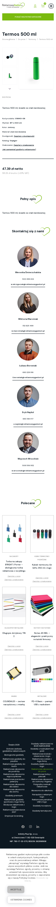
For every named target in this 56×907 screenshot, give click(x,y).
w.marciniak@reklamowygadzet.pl (28, 331)
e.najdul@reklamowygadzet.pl (28, 424)
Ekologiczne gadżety (14, 755)
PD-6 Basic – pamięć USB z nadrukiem (42, 703)
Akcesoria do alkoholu (42, 790)
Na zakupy (14, 556)
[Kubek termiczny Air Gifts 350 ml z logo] (42, 534)
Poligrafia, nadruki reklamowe (41, 785)
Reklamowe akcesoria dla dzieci (13, 785)
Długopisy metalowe (14, 628)
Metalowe (41, 696)
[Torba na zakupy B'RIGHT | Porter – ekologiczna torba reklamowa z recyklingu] (14, 534)
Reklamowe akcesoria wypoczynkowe (13, 775)
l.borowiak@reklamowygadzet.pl (28, 377)
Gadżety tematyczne (42, 811)
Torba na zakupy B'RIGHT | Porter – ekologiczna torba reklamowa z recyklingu (14, 566)
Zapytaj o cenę (14, 576)
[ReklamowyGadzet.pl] (13, 6)
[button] (9, 88)
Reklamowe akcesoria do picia (42, 770)
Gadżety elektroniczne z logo (42, 765)
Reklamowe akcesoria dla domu (13, 790)
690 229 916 (28, 372)
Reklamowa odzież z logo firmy (42, 760)
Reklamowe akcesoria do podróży (13, 770)
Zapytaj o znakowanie (24, 145)
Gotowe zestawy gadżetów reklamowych (14, 750)
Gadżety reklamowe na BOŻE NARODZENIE (42, 744)
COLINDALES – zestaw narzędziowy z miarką (14, 703)
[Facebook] (21, 826)
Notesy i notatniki (42, 628)
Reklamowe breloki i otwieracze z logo (42, 755)
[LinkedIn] (35, 826)
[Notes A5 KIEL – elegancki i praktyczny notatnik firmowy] (42, 605)
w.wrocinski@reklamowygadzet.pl (28, 470)
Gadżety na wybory (42, 805)
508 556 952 (28, 465)
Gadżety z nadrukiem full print (42, 750)
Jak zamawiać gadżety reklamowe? (19, 149)
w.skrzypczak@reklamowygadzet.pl (28, 284)
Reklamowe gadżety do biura (14, 765)
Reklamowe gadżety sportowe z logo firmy (14, 800)
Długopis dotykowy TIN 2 (14, 635)
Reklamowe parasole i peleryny (14, 780)
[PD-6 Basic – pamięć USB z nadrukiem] (42, 674)
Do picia (6, 97)
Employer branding (14, 816)
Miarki (14, 696)
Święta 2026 (14, 744)
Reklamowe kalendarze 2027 (14, 810)
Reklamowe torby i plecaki (42, 775)
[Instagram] (28, 826)
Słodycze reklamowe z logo (13, 805)
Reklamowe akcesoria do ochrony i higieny (42, 780)
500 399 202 (28, 279)
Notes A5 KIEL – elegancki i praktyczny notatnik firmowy (42, 636)
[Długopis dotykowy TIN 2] (14, 605)
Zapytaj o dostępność (24, 136)
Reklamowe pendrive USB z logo (42, 800)
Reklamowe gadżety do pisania (14, 760)
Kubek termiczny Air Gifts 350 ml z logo (42, 566)
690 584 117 (28, 419)
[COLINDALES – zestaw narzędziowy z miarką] (14, 674)
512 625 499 (28, 326)
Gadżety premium (14, 795)
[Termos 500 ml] (9, 56)
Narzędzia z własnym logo (42, 795)
